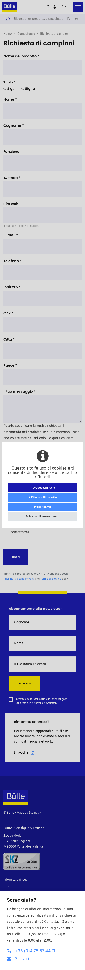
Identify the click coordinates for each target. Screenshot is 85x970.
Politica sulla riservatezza (42, 516)
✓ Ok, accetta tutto (42, 487)
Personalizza (42, 507)
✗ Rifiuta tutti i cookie (42, 497)
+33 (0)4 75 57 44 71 (35, 951)
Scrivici (22, 959)
